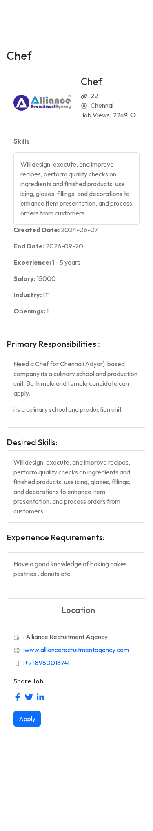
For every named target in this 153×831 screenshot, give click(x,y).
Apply (27, 719)
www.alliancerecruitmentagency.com (76, 650)
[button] (76, 188)
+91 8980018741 (46, 663)
